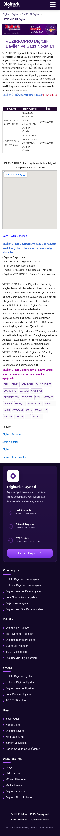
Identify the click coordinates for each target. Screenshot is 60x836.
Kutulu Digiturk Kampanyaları (23, 579)
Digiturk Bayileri (15, 730)
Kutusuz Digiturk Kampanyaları (24, 585)
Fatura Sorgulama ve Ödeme (23, 749)
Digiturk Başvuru (11, 434)
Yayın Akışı (12, 718)
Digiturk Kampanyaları (14, 457)
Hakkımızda (13, 773)
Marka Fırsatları (15, 785)
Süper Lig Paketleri (17, 645)
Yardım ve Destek (16, 742)
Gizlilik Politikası (19, 814)
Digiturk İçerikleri (16, 791)
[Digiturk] (12, 4)
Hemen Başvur (28, 553)
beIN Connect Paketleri (19, 633)
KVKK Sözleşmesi (39, 814)
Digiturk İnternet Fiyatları (20, 688)
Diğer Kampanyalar (17, 603)
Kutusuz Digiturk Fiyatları (21, 682)
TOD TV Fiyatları (16, 700)
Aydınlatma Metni (39, 819)
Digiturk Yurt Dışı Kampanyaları (24, 609)
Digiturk (6, 449)
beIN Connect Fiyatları (19, 694)
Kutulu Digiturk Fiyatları (20, 676)
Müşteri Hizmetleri (16, 779)
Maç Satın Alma (15, 736)
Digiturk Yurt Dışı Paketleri (21, 658)
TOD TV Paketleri (16, 651)
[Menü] (53, 5)
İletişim (10, 767)
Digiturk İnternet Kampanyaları (24, 591)
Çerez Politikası (19, 819)
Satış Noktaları (10, 441)
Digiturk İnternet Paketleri (21, 639)
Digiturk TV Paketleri (18, 627)
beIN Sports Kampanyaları (21, 597)
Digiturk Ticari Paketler (19, 797)
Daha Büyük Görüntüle (14, 235)
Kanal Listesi (13, 724)
